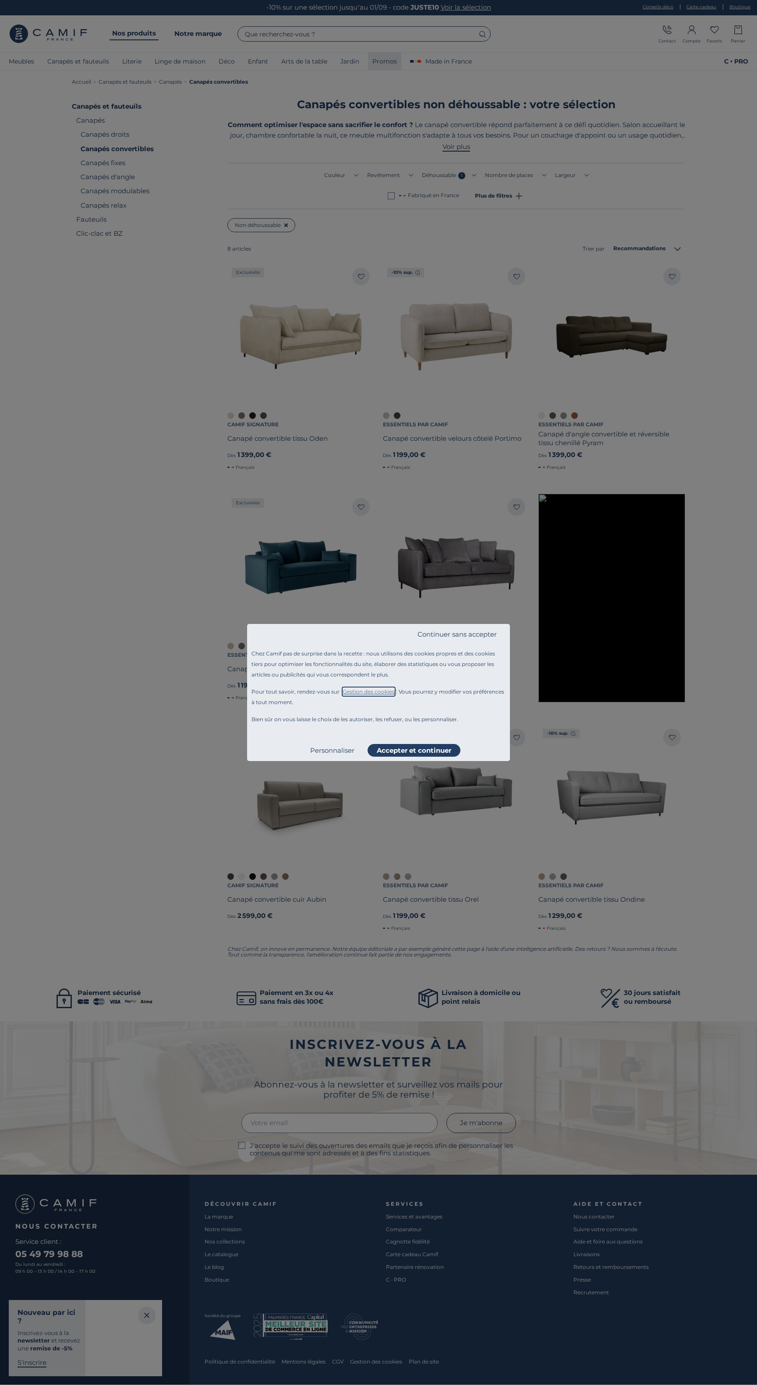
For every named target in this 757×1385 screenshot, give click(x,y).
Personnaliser (332, 750)
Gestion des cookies (369, 691)
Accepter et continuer (414, 750)
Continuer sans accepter (457, 634)
